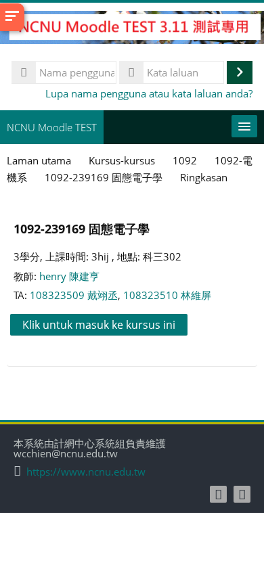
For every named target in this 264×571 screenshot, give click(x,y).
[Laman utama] (132, 29)
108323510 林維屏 (167, 295)
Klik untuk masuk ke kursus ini (98, 324)
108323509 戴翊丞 (74, 295)
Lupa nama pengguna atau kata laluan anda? (148, 93)
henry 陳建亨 (69, 276)
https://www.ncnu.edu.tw (86, 472)
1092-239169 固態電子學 (82, 228)
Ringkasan (203, 177)
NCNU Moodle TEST (52, 127)
